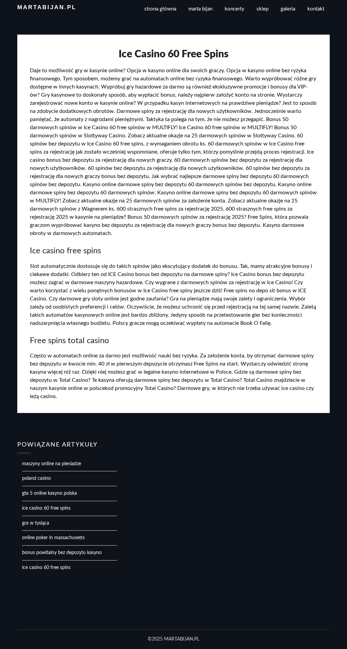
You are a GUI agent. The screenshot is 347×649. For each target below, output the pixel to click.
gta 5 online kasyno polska (49, 493)
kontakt (315, 9)
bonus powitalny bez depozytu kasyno (62, 552)
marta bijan (200, 9)
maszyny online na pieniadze (51, 463)
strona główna (160, 9)
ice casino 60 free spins (46, 508)
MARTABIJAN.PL (46, 7)
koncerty (234, 9)
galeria (288, 9)
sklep (262, 9)
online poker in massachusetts (53, 537)
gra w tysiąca (35, 523)
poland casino (36, 478)
